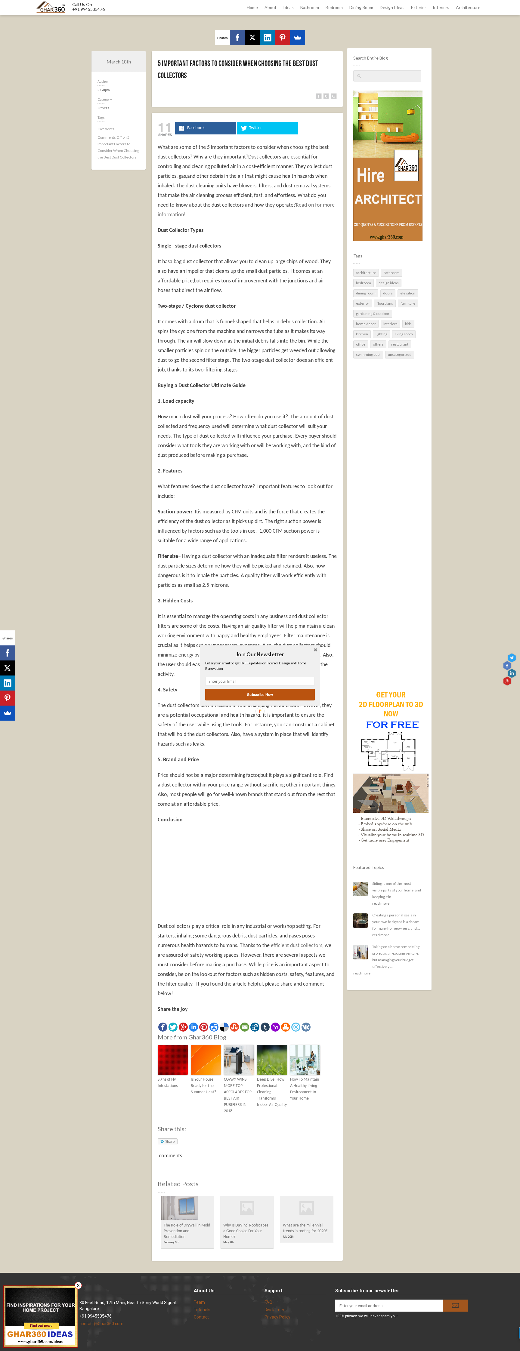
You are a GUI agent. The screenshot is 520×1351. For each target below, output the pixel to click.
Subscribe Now (260, 694)
